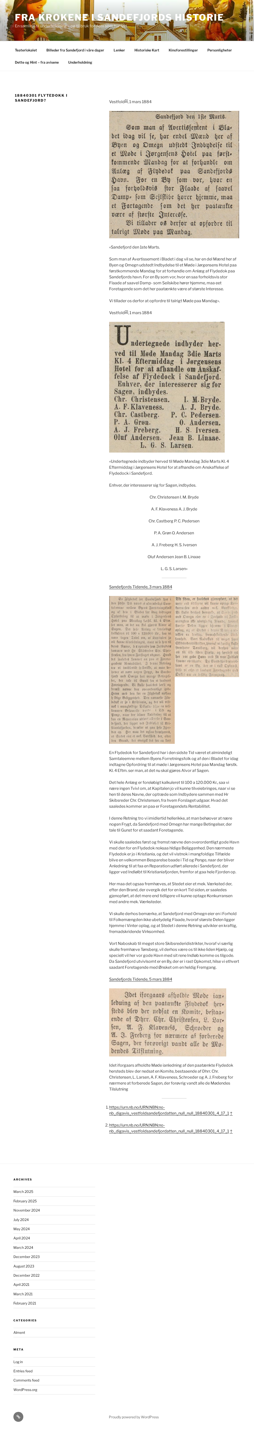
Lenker (119, 50)
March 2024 (23, 1247)
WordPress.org (25, 1389)
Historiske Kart (146, 50)
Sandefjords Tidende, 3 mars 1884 (140, 587)
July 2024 (21, 1220)
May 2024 (21, 1229)
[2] (126, 311)
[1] (126, 100)
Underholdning (80, 62)
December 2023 (26, 1257)
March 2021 (23, 1294)
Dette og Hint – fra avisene (37, 62)
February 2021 (24, 1303)
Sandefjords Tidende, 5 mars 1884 (140, 979)
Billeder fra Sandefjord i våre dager (75, 50)
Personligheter (219, 50)
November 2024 (26, 1210)
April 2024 (21, 1238)
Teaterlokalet (26, 50)
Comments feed (26, 1380)
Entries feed (22, 1371)
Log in (18, 1362)
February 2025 (25, 1201)
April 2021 (21, 1284)
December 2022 (26, 1275)
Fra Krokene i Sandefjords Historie (119, 17)
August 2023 (23, 1266)
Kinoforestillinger (183, 50)
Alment (19, 1332)
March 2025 (23, 1191)
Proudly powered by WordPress (134, 1417)
